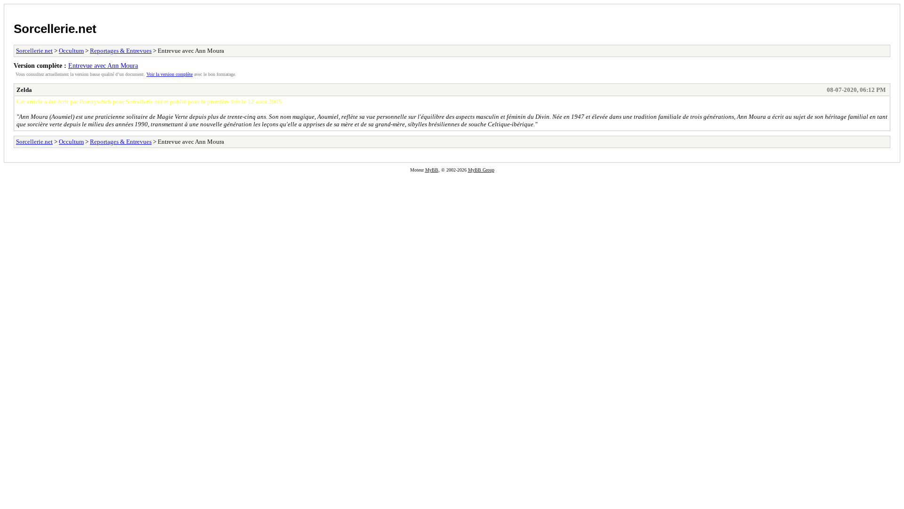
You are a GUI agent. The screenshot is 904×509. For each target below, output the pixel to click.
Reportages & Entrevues (121, 50)
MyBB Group (481, 169)
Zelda (24, 89)
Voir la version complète (169, 74)
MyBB (431, 169)
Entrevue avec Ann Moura (103, 65)
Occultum (71, 50)
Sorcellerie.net (55, 29)
